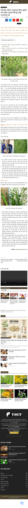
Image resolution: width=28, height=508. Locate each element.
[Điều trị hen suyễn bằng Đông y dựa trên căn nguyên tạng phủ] (5, 296)
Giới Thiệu (3, 489)
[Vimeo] (14, 435)
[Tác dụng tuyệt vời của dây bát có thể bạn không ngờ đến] (4, 461)
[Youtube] (20, 435)
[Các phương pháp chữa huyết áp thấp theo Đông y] (4, 365)
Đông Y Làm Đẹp (3, 7)
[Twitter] (10, 435)
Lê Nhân (2, 343)
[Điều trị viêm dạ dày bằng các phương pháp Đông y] (4, 358)
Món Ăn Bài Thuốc (5, 483)
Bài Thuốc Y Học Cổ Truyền (4, 298)
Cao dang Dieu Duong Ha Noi (12, 310)
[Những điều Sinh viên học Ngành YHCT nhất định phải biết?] (4, 454)
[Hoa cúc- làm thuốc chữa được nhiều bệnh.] (7, 393)
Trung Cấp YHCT (4, 485)
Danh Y (2, 487)
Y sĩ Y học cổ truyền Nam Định (13, 419)
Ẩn (13, 40)
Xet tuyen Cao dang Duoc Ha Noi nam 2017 (13, 311)
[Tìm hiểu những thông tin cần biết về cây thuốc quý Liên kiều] (21, 379)
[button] (26, 2)
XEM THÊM (3, 290)
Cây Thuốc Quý (3, 383)
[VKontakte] (17, 435)
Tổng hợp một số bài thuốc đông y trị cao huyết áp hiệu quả (22, 301)
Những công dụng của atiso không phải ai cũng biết (21, 260)
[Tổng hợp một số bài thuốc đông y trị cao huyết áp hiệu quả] (23, 296)
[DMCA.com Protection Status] (14, 433)
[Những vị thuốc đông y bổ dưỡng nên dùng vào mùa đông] (14, 329)
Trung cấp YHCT (7, 421)
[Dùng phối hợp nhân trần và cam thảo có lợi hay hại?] (21, 393)
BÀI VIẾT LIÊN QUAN (5, 288)
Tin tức (2, 479)
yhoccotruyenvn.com (21, 249)
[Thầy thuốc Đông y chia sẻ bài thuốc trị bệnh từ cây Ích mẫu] (7, 379)
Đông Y (2, 473)
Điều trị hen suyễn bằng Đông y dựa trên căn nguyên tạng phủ (5, 301)
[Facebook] (7, 435)
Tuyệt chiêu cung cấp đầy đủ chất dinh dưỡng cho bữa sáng (7, 261)
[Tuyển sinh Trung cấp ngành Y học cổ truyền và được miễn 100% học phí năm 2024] (14, 296)
